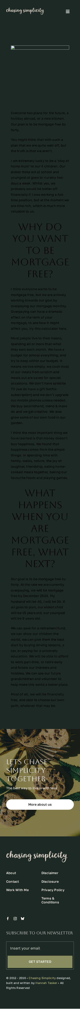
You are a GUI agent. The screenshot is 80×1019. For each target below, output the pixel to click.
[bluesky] (22, 918)
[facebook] (7, 918)
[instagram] (15, 918)
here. (63, 328)
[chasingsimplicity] (25, 9)
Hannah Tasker (46, 983)
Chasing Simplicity (42, 978)
